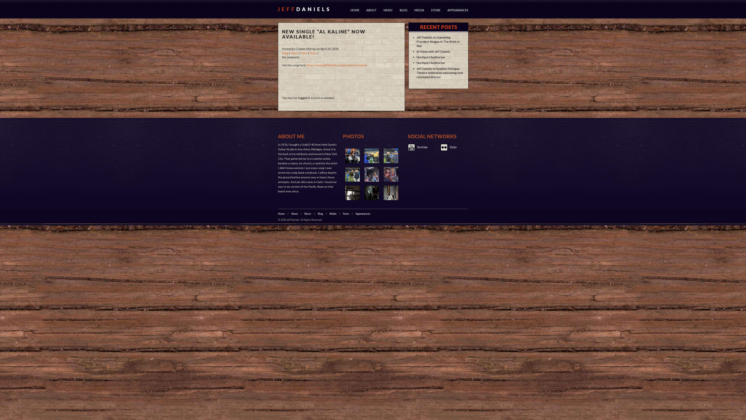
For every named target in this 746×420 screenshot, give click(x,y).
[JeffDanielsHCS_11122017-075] (371, 174)
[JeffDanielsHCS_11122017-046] (371, 193)
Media (419, 10)
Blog (403, 10)
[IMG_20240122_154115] (371, 156)
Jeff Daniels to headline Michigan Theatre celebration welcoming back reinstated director (440, 73)
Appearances (457, 10)
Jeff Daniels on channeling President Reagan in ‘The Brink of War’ (438, 42)
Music (388, 10)
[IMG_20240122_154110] (391, 156)
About (371, 10)
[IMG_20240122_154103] (352, 174)
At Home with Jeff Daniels (433, 51)
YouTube (422, 147)
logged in (304, 98)
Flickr (453, 147)
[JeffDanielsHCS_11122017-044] (391, 193)
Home (354, 10)
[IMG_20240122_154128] (352, 156)
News (304, 53)
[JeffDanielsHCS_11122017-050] (352, 193)
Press (313, 53)
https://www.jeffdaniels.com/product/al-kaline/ (337, 65)
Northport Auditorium (431, 57)
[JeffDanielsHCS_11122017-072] (391, 174)
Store (435, 10)
